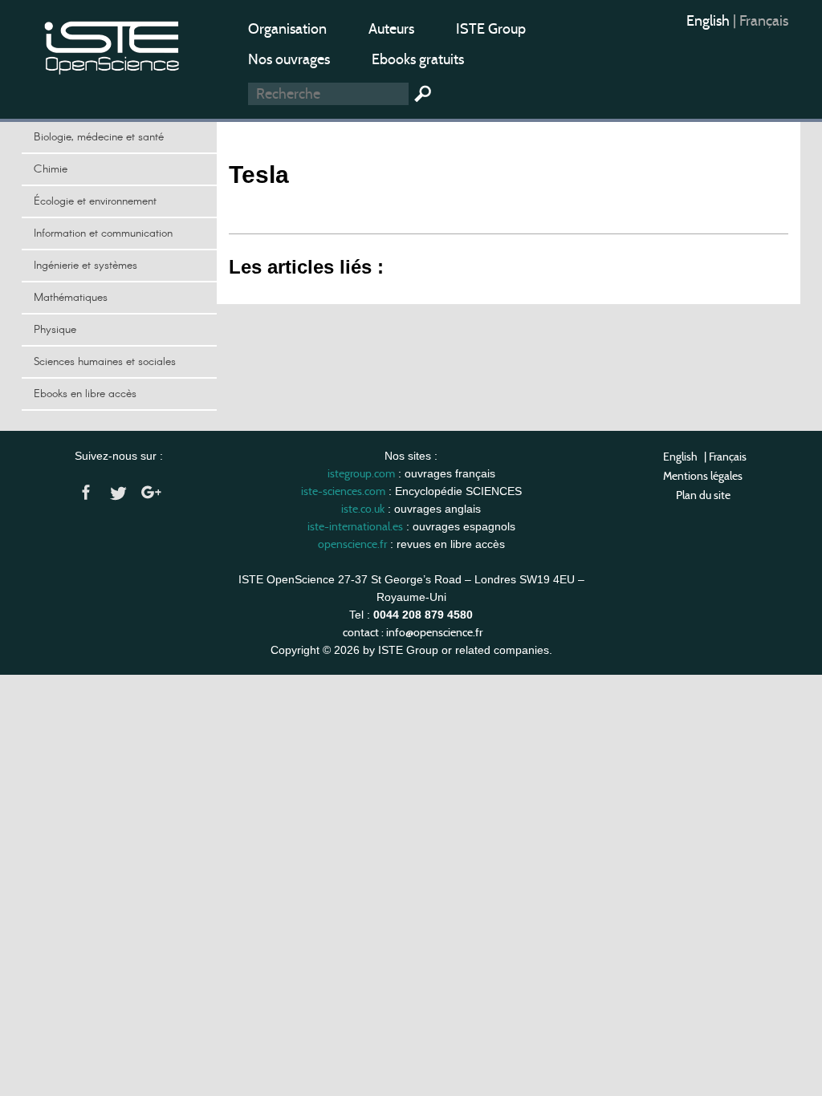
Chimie (50, 169)
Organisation (287, 29)
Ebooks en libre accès (85, 394)
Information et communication (103, 233)
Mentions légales (703, 476)
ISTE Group (491, 29)
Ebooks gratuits (418, 59)
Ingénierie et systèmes (85, 266)
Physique (55, 330)
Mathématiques (71, 298)
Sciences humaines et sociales (105, 362)
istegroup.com (361, 473)
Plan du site (703, 495)
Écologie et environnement (95, 201)
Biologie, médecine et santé (99, 137)
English (709, 21)
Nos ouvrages (289, 59)
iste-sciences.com (343, 491)
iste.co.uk (363, 508)
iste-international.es (355, 526)
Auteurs (391, 29)
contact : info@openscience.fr (412, 632)
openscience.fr (352, 544)
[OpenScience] (112, 44)
